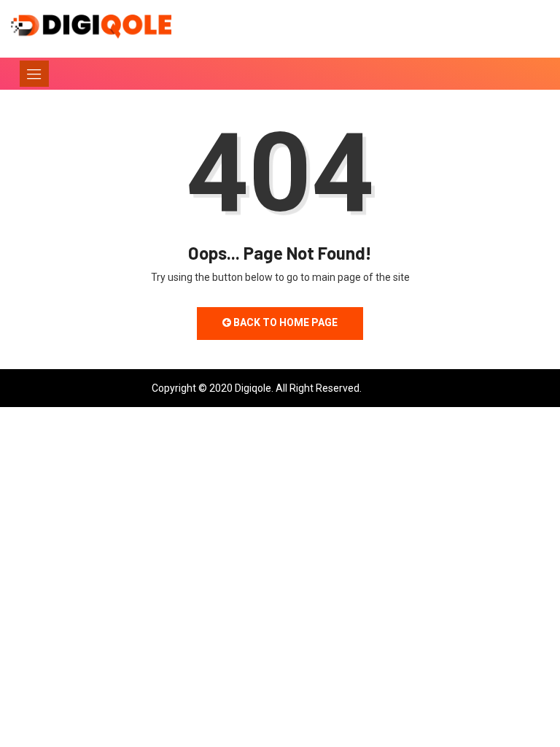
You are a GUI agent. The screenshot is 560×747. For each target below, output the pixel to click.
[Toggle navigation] (34, 74)
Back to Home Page (284, 322)
